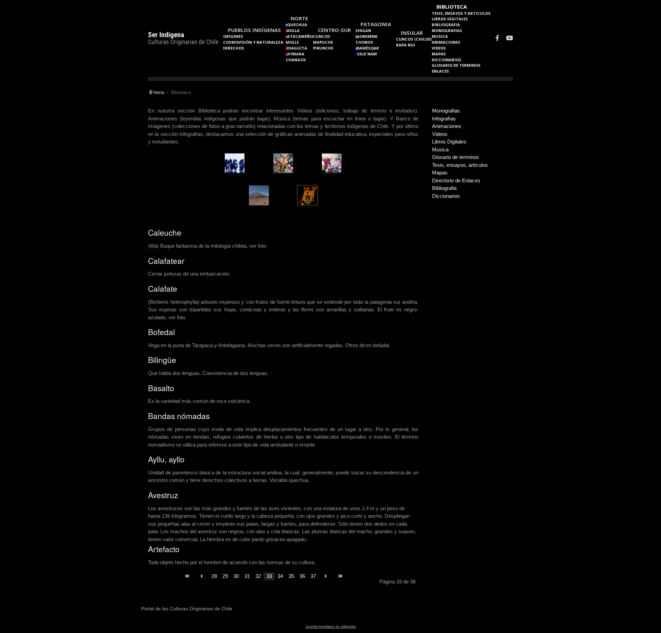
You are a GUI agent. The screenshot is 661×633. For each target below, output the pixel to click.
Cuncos (321, 36)
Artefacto (164, 548)
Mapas (439, 53)
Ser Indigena (166, 35)
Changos (296, 59)
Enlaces (440, 71)
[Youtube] (509, 39)
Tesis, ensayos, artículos (460, 165)
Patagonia (375, 24)
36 (302, 576)
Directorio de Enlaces (456, 180)
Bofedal (161, 331)
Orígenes (233, 36)
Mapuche (323, 42)
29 (225, 576)
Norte (299, 18)
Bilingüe (162, 359)
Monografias (447, 30)
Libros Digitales (450, 18)
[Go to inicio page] (187, 576)
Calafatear (166, 260)
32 (258, 576)
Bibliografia (446, 24)
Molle (292, 42)
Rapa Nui (405, 44)
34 (280, 576)
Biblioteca (452, 6)
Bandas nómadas (179, 415)
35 (291, 576)
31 (247, 576)
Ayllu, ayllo (166, 458)
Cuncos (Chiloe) (414, 39)
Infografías (444, 118)
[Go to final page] (340, 576)
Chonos (364, 42)
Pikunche (323, 48)
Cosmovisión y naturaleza (253, 42)
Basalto (161, 387)
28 (214, 576)
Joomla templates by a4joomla (330, 626)
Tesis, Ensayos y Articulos (461, 13)
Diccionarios (446, 59)
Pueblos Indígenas (254, 29)
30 (236, 576)
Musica (440, 36)
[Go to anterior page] (202, 576)
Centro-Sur (334, 29)
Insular (412, 32)
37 (313, 576)
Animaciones (446, 42)
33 (269, 576)
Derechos (233, 48)
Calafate (162, 288)
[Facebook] (497, 39)
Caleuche (164, 232)
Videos (439, 48)
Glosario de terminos (456, 65)
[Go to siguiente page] (326, 576)
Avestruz (163, 494)
